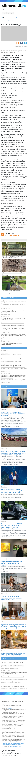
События (3, 559)
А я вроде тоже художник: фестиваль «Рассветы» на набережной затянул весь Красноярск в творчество (13, 453)
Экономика (20, 18)
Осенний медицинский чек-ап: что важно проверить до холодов (13, 654)
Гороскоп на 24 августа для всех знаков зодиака (12, 686)
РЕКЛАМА (19, 693)
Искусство (4, 448)
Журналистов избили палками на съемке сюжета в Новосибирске (13, 352)
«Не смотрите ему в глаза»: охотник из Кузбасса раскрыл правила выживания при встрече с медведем (13, 274)
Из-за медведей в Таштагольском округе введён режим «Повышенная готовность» (12, 677)
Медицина (4, 409)
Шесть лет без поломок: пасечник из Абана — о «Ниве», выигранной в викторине (13, 257)
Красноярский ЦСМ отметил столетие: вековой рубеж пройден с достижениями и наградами (13, 490)
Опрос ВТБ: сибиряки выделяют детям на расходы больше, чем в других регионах (13, 310)
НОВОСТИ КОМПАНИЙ (10, 298)
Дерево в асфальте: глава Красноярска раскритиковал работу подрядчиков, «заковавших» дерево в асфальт (11, 292)
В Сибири (5, 16)
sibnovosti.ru (9, 708)
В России (17, 16)
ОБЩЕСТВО (24, 48)
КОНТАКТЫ (9, 693)
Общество (13, 18)
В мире (11, 16)
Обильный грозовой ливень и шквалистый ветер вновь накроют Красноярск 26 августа (14, 673)
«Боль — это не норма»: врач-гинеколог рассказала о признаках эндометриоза (13, 413)
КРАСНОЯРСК (10, 1)
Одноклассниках (12, 235)
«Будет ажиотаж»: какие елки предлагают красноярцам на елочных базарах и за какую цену (13, 366)
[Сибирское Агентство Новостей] (14, 5)
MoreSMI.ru (6, 748)
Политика (5, 18)
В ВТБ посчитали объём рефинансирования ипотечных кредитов (11, 344)
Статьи (4, 13)
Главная (3, 21)
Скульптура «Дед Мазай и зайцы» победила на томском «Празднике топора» (12, 663)
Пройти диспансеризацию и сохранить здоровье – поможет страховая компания (11, 598)
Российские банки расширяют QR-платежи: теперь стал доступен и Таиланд (13, 319)
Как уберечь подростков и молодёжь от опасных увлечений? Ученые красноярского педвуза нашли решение (13, 330)
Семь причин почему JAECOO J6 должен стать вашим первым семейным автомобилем (11, 525)
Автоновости (4, 521)
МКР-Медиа (10, 13)
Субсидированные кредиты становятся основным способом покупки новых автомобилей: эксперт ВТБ (13, 335)
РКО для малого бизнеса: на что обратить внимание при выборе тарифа (13, 302)
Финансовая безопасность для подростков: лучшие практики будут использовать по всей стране (13, 339)
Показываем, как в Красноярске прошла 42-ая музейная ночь (12, 359)
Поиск (23, 10)
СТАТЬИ (5, 386)
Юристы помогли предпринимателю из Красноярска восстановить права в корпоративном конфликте (14, 626)
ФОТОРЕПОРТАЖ (8, 348)
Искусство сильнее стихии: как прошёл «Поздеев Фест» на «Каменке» (11, 563)
